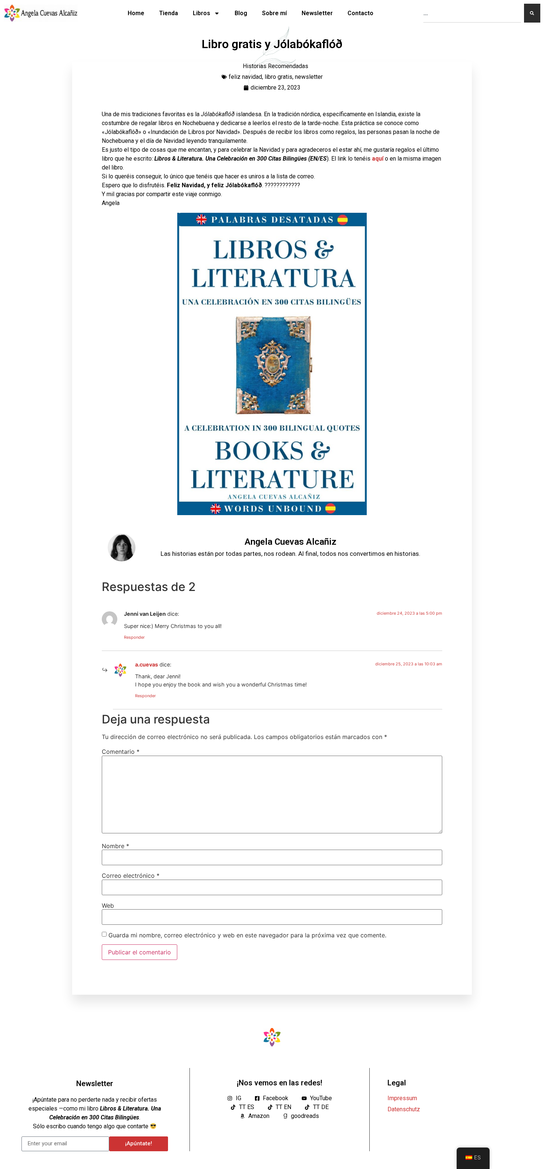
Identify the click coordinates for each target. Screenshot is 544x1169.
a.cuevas (146, 664)
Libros (201, 13)
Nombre (115, 846)
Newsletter (317, 13)
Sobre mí (274, 13)
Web (108, 905)
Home (136, 13)
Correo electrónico (130, 876)
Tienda (168, 13)
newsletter (309, 76)
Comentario (121, 752)
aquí (378, 158)
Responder (134, 637)
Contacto (360, 13)
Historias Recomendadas (275, 66)
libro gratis (278, 76)
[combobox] (472, 13)
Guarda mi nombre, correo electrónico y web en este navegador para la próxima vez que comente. (247, 935)
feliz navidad (245, 76)
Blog (241, 13)
